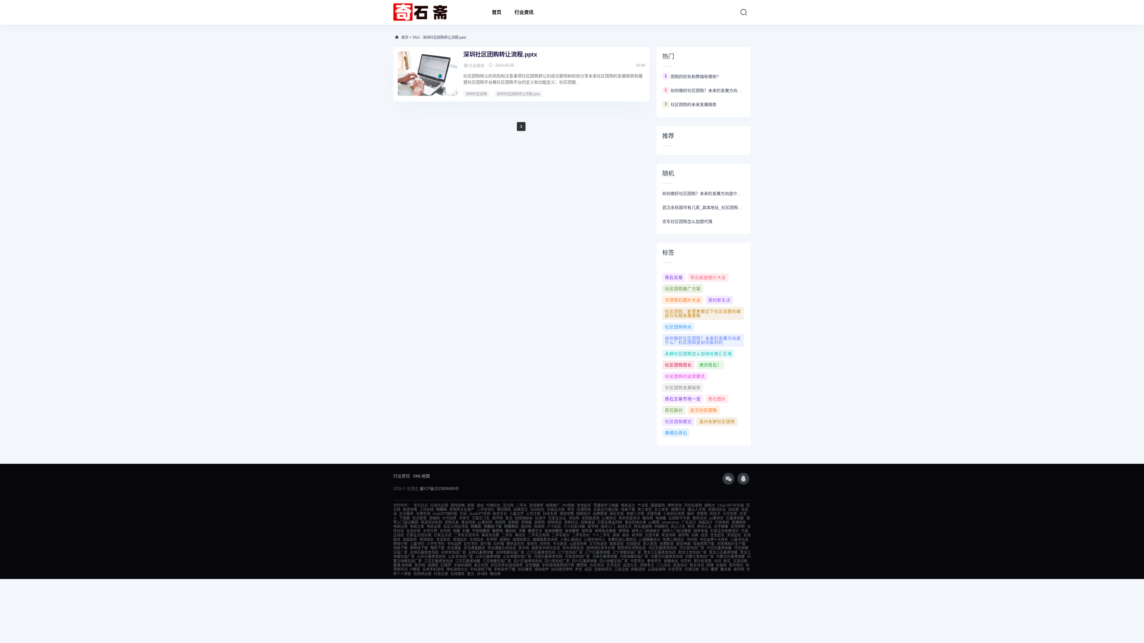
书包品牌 (454, 544)
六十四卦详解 (574, 527)
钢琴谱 (587, 531)
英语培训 (680, 565)
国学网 (497, 518)
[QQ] (743, 479)
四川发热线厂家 (557, 561)
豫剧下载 (437, 548)
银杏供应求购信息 (631, 548)
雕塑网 (497, 531)
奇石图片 (717, 399)
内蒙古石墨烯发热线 (667, 557)
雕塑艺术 (535, 531)
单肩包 (532, 544)
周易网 (539, 527)
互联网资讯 (603, 569)
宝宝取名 (443, 540)
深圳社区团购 (476, 94)
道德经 (504, 540)
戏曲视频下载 (703, 544)
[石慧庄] (420, 12)
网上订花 (678, 527)
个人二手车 (601, 535)
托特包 (545, 544)
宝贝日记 (421, 505)
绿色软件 (541, 569)
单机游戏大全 (457, 569)
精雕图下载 (493, 527)
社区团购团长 (678, 365)
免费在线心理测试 (622, 540)
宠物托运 (571, 522)
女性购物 (737, 527)
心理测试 (609, 518)
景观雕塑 (572, 531)
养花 (570, 510)
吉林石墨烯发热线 (424, 552)
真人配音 (650, 544)
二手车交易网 (538, 535)
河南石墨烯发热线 (548, 557)
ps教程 (654, 522)
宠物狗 (539, 522)
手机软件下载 (504, 569)
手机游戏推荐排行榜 (558, 565)
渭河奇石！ (710, 365)
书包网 (573, 518)
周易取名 (410, 540)
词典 (694, 535)
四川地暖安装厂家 (613, 561)
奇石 (704, 569)
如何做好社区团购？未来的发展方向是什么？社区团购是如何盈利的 (708, 90)
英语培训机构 (431, 522)
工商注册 (621, 569)
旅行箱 (485, 544)
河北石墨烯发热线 (662, 548)
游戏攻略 (457, 505)
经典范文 (521, 510)
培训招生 (537, 510)
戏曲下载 (628, 510)
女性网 (445, 531)
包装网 (721, 565)
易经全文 (624, 527)
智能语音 (617, 544)
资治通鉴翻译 (474, 548)
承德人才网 (635, 514)
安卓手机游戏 (433, 569)
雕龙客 (725, 569)
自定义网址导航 (455, 527)
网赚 (710, 565)
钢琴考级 (701, 531)
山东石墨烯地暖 (487, 557)
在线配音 (633, 544)
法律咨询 (423, 514)
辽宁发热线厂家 (570, 552)
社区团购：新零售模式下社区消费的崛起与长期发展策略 (703, 313)
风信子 (715, 514)
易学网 (592, 527)
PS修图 (568, 505)
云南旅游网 (657, 569)
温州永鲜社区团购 (717, 421)
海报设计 (705, 522)
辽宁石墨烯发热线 (541, 552)
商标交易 (617, 514)
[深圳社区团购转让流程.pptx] (427, 73)
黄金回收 (468, 522)
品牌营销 (600, 514)
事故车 (520, 535)
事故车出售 (490, 535)
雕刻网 (510, 531)
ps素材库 (716, 518)
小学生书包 (435, 544)
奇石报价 (674, 410)
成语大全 (630, 565)
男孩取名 (426, 540)
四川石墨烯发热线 (528, 561)
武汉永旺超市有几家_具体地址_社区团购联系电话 (703, 207)
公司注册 (533, 514)
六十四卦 (554, 527)
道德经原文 (521, 540)
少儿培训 (663, 565)
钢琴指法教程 (605, 531)
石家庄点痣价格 (418, 535)
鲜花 (691, 527)
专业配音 (560, 544)
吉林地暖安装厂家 (510, 552)
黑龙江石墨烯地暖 (723, 552)
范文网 (508, 505)
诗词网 (482, 574)
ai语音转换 (578, 544)
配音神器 (683, 544)
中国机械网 (463, 565)
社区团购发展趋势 (683, 387)
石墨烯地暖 (735, 518)
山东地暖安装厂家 (517, 557)
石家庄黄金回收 (609, 522)
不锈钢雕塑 (481, 531)
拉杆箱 (498, 544)
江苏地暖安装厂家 (497, 561)
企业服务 (406, 514)
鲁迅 (508, 518)
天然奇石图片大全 (683, 300)
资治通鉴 (454, 548)
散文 (470, 574)
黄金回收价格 (635, 522)
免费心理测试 (673, 540)
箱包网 (647, 518)
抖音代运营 (439, 505)
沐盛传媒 (653, 514)
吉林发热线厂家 (453, 552)
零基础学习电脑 (605, 505)
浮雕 (522, 531)
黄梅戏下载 (419, 548)
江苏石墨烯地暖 (467, 561)
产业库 (643, 505)
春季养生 (654, 561)
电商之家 (417, 527)
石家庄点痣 (556, 510)
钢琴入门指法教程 (677, 531)
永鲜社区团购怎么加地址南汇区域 (698, 353)
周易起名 (460, 540)
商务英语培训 (629, 518)
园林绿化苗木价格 (600, 548)
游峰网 (434, 518)
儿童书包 (417, 544)
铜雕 (456, 531)
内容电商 (722, 522)
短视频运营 (422, 574)
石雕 (466, 531)
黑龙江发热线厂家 (692, 552)
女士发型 (661, 510)
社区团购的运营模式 (685, 376)
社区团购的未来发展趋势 (693, 104)
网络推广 (553, 505)
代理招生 (493, 505)
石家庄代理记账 (605, 510)
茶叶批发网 (702, 561)
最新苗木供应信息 (545, 548)
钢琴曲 (623, 531)
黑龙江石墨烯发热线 (660, 552)
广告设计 (689, 522)
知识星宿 (419, 518)
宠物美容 (588, 522)
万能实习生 (481, 518)
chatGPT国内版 (445, 514)
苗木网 (523, 548)
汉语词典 (740, 561)
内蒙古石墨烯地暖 (730, 557)
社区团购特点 (678, 326)
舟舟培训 (597, 565)
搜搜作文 (678, 510)
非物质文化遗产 (461, 510)
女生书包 (471, 544)
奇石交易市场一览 (683, 399)
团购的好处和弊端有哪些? (695, 76)
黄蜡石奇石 (676, 432)
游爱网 (702, 514)
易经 (480, 505)
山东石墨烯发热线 (431, 557)
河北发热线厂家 (691, 548)
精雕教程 (511, 527)
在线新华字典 (679, 518)
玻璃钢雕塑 (553, 531)
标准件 (540, 518)
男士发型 (645, 510)
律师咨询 (674, 505)
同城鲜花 (661, 527)
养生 (578, 569)
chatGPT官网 (479, 514)
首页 (496, 12)
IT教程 (415, 569)
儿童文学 (516, 514)
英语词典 (668, 535)
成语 (704, 535)
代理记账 (692, 569)
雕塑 (714, 569)
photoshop (670, 522)
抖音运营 (441, 574)
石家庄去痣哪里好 (724, 531)
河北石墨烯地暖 (719, 548)
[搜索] (743, 12)
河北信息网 (693, 505)
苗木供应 (736, 565)
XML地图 (421, 476)
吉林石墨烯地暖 (480, 552)
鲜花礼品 (704, 527)
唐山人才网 (696, 510)
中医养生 (637, 561)
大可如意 (730, 514)
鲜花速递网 (643, 527)
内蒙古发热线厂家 (699, 557)
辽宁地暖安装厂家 (627, 552)
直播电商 (739, 522)
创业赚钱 (525, 569)
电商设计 (628, 505)
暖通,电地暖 (402, 565)
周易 (470, 505)
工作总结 (426, 510)
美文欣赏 (481, 565)
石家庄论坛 (557, 518)
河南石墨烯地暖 (604, 557)
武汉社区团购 (703, 410)
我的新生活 (719, 300)
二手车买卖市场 (466, 535)
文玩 (463, 514)
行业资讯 (524, 12)
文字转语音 (598, 544)
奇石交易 (674, 277)
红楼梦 (446, 565)
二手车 (521, 505)
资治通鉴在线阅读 (501, 548)
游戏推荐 (536, 505)
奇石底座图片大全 (708, 277)
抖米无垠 (550, 514)
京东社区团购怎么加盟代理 (687, 221)
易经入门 (608, 527)
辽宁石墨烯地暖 (597, 552)
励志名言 (500, 514)
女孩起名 (477, 540)
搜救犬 (709, 505)
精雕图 (441, 510)
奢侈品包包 (515, 544)
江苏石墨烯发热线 (438, 561)
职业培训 (697, 565)
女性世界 (430, 531)
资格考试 (647, 565)
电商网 (500, 522)
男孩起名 (734, 535)
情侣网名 (504, 510)
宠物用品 (554, 522)
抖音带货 (675, 569)
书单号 (464, 518)
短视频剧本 (524, 518)
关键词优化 (717, 510)
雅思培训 (699, 518)
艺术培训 (613, 565)
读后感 (733, 510)
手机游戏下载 (481, 569)
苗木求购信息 (573, 548)
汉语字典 (652, 535)
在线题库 (457, 574)
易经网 (526, 527)
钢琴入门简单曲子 (646, 531)
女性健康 (721, 527)
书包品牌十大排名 (714, 540)
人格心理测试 (571, 540)
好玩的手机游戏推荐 (507, 565)
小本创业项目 (674, 514)
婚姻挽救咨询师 (545, 540)
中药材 (685, 561)
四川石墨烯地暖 (584, 561)
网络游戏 (638, 569)
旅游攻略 (410, 510)
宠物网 (513, 522)
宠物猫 (526, 522)
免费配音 (667, 544)
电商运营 (400, 527)
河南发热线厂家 (577, 557)
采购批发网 (590, 518)
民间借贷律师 (562, 569)
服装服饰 (658, 505)
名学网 (491, 540)
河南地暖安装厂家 (634, 557)
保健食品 (671, 561)
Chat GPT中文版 (730, 505)
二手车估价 (486, 510)
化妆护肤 (413, 531)
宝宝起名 (584, 505)
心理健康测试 (649, 540)
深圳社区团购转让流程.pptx (500, 54)
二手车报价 (561, 535)
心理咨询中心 (594, 540)
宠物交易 (451, 522)
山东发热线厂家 (460, 557)
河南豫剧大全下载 (731, 544)
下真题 (404, 518)
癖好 (690, 514)
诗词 (717, 561)
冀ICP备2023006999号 (439, 488)
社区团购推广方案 (683, 288)
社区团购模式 (678, 421)
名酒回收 (584, 510)
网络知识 (583, 514)
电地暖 (660, 518)
